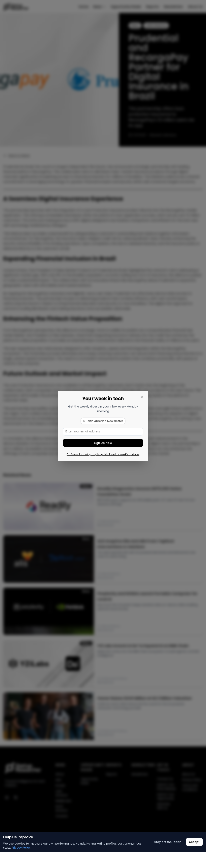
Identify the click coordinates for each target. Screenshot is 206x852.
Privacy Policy (21, 848)
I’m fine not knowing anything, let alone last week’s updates (103, 454)
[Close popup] (142, 396)
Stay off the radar (167, 842)
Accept (194, 842)
